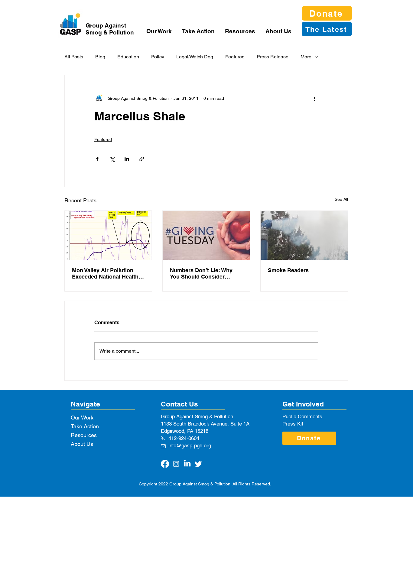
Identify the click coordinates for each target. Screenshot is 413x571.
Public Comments (302, 416)
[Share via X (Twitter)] (112, 159)
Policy (157, 57)
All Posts (73, 57)
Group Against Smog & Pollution (110, 29)
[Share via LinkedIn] (127, 159)
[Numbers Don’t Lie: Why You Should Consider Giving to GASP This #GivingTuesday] (206, 235)
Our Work (82, 417)
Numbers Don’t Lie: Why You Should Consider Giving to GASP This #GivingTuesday (201, 273)
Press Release (272, 57)
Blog (100, 57)
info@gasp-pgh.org (189, 445)
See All (341, 199)
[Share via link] (142, 159)
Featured (235, 57)
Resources (84, 435)
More (306, 57)
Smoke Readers (288, 270)
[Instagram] (176, 464)
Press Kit (292, 424)
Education (128, 57)
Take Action (85, 426)
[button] (159, 31)
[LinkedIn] (187, 464)
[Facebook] (165, 464)
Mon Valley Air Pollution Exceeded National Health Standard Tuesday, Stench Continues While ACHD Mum (105, 273)
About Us (82, 444)
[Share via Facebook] (97, 159)
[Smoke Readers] (304, 235)
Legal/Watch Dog (194, 57)
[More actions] (314, 98)
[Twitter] (198, 464)
